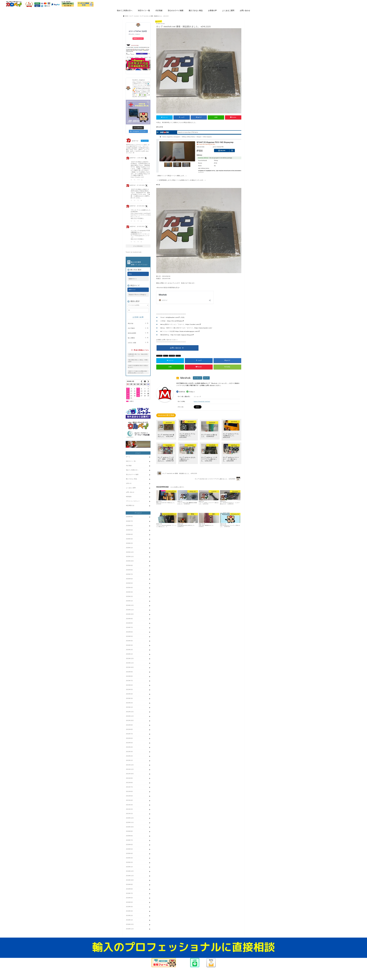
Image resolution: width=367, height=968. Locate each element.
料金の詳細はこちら (141, 350)
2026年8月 (129, 516)
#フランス (144, 215)
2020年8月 (129, 835)
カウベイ (133, 157)
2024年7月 (129, 627)
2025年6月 (129, 578)
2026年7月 (129, 521)
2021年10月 (130, 773)
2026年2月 (129, 543)
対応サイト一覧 (144, 10)
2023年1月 (129, 707)
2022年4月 (129, 747)
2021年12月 (130, 765)
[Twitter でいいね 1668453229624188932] (138, 242)
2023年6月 (129, 685)
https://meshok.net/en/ (202, 401)
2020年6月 (129, 844)
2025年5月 (129, 583)
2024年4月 (129, 640)
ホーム (128, 456)
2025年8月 (129, 569)
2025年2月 (129, 596)
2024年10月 (130, 614)
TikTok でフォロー (138, 38)
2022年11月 (130, 716)
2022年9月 (129, 725)
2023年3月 (129, 698)
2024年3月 (129, 645)
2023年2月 (129, 702)
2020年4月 (129, 853)
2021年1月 (129, 813)
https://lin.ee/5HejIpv (174, 321)
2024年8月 (129, 623)
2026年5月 (129, 530)
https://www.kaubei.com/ (203, 328)
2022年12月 (130, 711)
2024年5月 (129, 636)
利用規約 (129, 496)
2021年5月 (129, 795)
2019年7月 (129, 893)
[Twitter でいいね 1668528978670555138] (138, 221)
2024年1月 (129, 654)
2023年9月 (129, 671)
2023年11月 (130, 663)
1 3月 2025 (140, 157)
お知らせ (129, 483)
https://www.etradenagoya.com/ (186, 331)
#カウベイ (137, 215)
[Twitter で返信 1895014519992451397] (131, 200)
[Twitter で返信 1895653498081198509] (131, 180)
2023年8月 (129, 676)
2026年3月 (129, 538)
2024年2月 (129, 649)
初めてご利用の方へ (124, 10)
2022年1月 (129, 760)
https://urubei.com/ (192, 324)
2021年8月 (129, 782)
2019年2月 (129, 915)
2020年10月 (130, 826)
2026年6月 (129, 525)
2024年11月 (130, 609)
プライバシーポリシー (133, 501)
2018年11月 (130, 928)
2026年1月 (129, 547)
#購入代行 (134, 218)
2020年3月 (129, 857)
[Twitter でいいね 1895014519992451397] (138, 200)
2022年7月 (129, 733)
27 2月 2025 (141, 185)
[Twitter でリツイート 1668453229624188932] (135, 242)
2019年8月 (129, 889)
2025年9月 (129, 565)
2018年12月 (130, 924)
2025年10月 (130, 561)
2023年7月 (129, 680)
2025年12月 (130, 552)
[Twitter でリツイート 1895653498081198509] (135, 180)
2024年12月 (130, 605)
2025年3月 (129, 592)
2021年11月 (130, 769)
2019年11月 (130, 875)
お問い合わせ (245, 10)
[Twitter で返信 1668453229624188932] (131, 242)
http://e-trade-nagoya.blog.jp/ (181, 334)
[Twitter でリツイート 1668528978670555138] (135, 221)
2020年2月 (129, 862)
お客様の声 (212, 10)
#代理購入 (140, 218)
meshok (160, 355)
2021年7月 (129, 787)
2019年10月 (130, 880)
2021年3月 (129, 804)
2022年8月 (129, 729)
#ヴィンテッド (135, 216)
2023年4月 (129, 694)
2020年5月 (129, 849)
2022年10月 (130, 720)
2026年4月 (129, 534)
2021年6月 (129, 791)
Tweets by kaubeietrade (134, 252)
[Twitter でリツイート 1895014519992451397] (135, 200)
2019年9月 (129, 884)
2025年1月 (129, 600)
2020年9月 (129, 831)
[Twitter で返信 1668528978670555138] (131, 221)
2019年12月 (130, 871)
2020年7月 (129, 840)
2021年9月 (129, 778)
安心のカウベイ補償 (175, 10)
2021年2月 (129, 809)
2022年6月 (129, 738)
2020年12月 (130, 818)
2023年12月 (130, 658)
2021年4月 (129, 800)
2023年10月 (130, 667)
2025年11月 (130, 556)
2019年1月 (129, 920)
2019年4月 (129, 906)
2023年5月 (129, 689)
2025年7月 (129, 574)
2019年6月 (129, 897)
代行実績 (158, 10)
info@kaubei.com (172, 317)
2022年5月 (129, 742)
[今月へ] (145, 381)
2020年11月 (130, 822)
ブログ (178, 355)
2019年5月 (129, 902)
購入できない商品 (196, 10)
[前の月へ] (141, 381)
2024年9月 (129, 618)
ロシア (166, 355)
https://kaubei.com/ (137, 177)
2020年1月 (129, 866)
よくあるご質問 (228, 10)
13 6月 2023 (141, 206)
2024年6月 (129, 632)
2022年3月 (129, 751)
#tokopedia (139, 235)
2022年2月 (129, 756)
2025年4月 (129, 587)
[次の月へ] (148, 381)
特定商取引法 (130, 505)
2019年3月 (129, 911)
